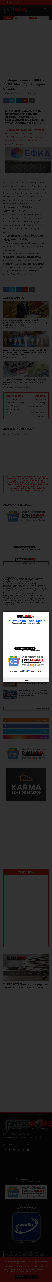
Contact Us (26, 680)
